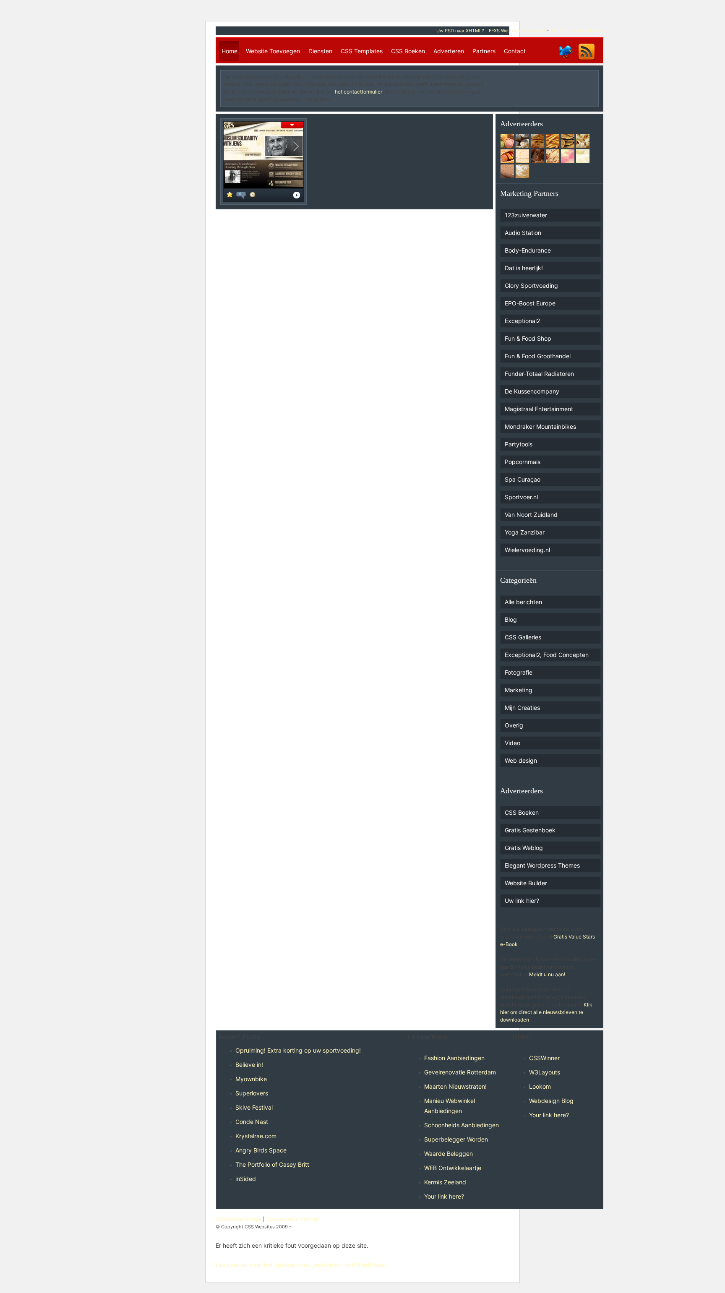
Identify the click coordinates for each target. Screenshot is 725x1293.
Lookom (540, 1086)
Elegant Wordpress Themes (542, 865)
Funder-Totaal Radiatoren (539, 373)
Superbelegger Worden (456, 1139)
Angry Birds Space (261, 1150)
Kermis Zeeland (445, 1182)
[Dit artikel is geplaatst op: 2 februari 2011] (253, 196)
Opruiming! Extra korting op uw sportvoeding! (298, 1050)
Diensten (320, 51)
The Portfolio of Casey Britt (272, 1164)
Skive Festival (254, 1107)
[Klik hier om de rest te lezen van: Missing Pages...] (296, 196)
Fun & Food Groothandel (538, 356)
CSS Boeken (408, 51)
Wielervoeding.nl (527, 549)
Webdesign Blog (551, 1100)
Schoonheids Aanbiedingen (461, 1125)
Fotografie (518, 672)
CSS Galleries (523, 637)
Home (229, 51)
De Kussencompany (532, 391)
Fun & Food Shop (528, 338)
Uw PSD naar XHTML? (460, 31)
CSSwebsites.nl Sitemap (292, 1219)
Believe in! (249, 1064)
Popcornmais (522, 461)
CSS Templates (362, 51)
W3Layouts (544, 1072)
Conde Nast (251, 1121)
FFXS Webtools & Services (517, 31)
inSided (245, 1178)
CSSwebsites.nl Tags (238, 1219)
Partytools (518, 444)
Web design (521, 760)
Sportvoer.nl (521, 497)
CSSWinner (544, 1057)
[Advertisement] (547, 85)
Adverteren (448, 51)
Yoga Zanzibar (525, 532)
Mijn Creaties (522, 707)
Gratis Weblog (524, 847)
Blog (511, 619)
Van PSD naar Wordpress (576, 31)
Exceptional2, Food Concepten (547, 654)
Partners (484, 51)
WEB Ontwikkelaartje (452, 1167)
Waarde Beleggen (448, 1153)
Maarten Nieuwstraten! (455, 1086)
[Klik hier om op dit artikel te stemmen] (229, 195)
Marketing (518, 689)
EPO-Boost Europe (530, 303)
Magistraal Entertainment (539, 408)
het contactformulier (358, 92)
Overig (514, 725)
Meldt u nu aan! (547, 974)
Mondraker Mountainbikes (540, 426)
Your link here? (444, 1196)
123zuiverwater (526, 215)
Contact (515, 51)
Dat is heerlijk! (524, 267)
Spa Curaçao (522, 479)
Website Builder (526, 882)
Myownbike (251, 1078)
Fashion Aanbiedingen (454, 1057)
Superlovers (251, 1093)
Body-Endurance (528, 250)
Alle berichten (523, 601)
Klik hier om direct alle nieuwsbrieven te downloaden (546, 1012)
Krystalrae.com (255, 1135)
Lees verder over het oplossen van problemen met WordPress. (301, 1264)
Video (512, 742)
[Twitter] (565, 60)
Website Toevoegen (273, 51)
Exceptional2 (522, 320)
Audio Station (523, 232)
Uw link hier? (522, 900)
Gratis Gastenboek (530, 830)
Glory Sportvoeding (531, 285)
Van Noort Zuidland (531, 514)
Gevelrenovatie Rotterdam (460, 1072)
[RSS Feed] (586, 60)
